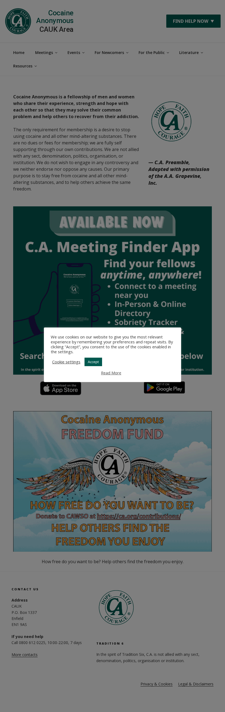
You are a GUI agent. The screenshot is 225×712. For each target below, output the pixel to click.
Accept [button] (93, 361)
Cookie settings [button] (66, 361)
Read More (111, 372)
